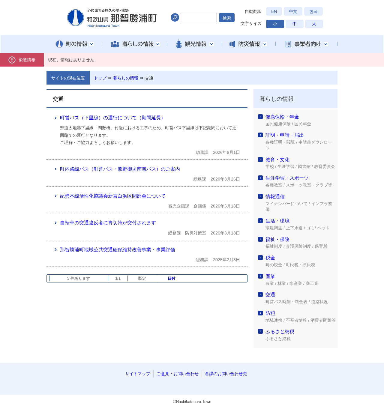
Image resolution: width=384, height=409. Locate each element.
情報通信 (275, 196)
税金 (270, 257)
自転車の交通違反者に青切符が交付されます (108, 222)
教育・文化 (278, 159)
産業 (270, 276)
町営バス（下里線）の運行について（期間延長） (113, 117)
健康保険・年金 (282, 116)
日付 (172, 278)
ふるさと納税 (280, 331)
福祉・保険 (278, 239)
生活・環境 (278, 220)
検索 (227, 18)
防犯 (270, 313)
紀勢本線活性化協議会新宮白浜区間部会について (113, 196)
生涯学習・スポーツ (287, 178)
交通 (149, 78)
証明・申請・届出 (285, 135)
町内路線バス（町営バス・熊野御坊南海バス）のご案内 (120, 169)
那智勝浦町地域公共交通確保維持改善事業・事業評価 (117, 249)
